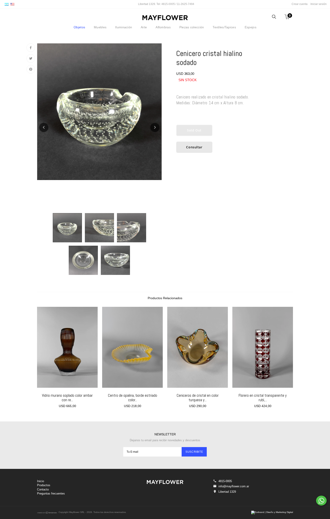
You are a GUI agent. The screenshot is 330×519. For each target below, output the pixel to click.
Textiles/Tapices (224, 27)
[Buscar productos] (274, 17)
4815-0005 (225, 481)
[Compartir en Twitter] (30, 58)
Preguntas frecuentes (51, 493)
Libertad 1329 (227, 491)
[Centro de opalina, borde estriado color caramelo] (132, 347)
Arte (144, 27)
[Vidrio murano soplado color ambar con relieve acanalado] (67, 347)
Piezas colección (191, 27)
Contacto (43, 489)
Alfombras (163, 27)
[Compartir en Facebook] (30, 47)
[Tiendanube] (47, 513)
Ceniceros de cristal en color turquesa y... (198, 397)
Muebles (100, 27)
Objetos (79, 27)
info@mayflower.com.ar (233, 486)
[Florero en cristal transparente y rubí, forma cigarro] (262, 347)
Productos (43, 485)
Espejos (250, 27)
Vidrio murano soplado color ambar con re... (67, 397)
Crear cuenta (300, 4)
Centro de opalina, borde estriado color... (132, 397)
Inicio (40, 481)
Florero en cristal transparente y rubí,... (263, 397)
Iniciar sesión (318, 4)
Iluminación (123, 27)
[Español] (6, 4)
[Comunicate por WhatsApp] (321, 501)
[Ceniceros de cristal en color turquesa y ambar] (197, 347)
